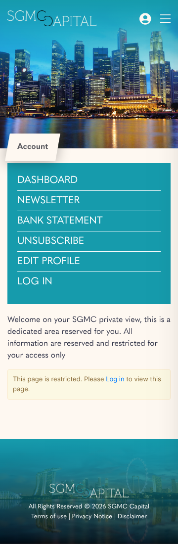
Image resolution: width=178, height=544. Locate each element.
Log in (34, 282)
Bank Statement (60, 221)
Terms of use (49, 517)
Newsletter (48, 201)
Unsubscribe (50, 241)
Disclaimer (132, 517)
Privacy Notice (92, 517)
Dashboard (47, 180)
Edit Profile (48, 262)
